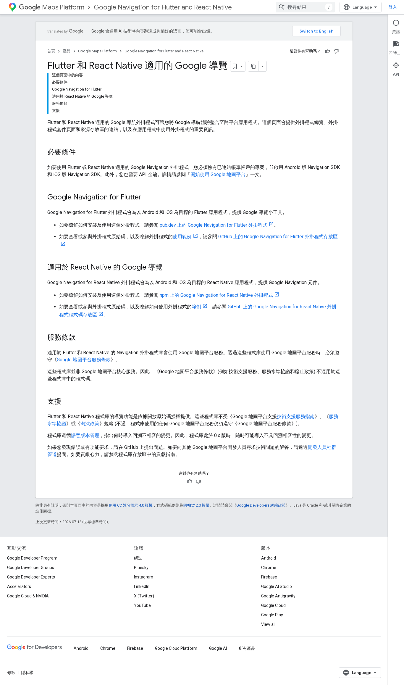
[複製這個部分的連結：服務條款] (82, 337)
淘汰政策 (89, 423)
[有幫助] (327, 51)
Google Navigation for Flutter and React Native (163, 7)
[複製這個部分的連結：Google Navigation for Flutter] (147, 197)
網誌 (138, 558)
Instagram (143, 577)
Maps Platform (63, 7)
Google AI (218, 648)
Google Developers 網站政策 (261, 505)
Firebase (269, 577)
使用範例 (182, 236)
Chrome (268, 567)
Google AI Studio (276, 586)
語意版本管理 (85, 435)
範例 (196, 307)
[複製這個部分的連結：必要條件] (82, 152)
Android (268, 558)
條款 (11, 672)
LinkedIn (141, 586)
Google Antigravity (278, 596)
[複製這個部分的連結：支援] (67, 401)
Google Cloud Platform (176, 648)
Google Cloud (273, 605)
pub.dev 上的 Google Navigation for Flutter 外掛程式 (213, 225)
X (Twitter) (144, 596)
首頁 (51, 51)
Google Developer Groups (30, 567)
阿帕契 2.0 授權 (196, 505)
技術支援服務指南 (296, 416)
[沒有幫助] (336, 51)
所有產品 (247, 648)
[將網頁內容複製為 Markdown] (253, 66)
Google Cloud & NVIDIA (28, 596)
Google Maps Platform (97, 51)
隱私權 (27, 672)
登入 (393, 7)
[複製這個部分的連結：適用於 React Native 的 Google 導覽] (168, 267)
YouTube (142, 605)
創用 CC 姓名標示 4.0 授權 (131, 505)
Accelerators (19, 586)
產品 (66, 51)
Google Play (272, 615)
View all (268, 624)
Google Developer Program (32, 558)
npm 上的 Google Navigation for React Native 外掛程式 (216, 295)
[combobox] (305, 7)
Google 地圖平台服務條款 (84, 359)
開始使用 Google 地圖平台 (217, 174)
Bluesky (141, 567)
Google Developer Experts (31, 577)
